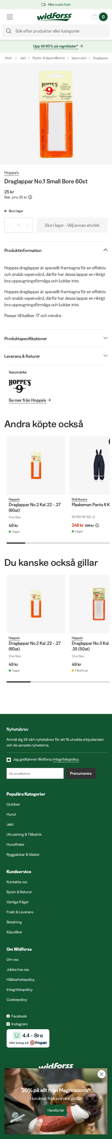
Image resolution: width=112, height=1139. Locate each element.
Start (8, 58)
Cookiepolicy (17, 999)
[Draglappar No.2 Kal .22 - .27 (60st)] (36, 465)
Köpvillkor (14, 932)
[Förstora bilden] (56, 114)
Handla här (56, 1110)
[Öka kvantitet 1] (27, 225)
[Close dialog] (101, 1074)
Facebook (19, 1016)
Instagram (19, 1024)
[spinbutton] (18, 225)
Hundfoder (15, 844)
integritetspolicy (66, 759)
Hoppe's (11, 172)
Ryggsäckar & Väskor (23, 854)
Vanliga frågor (18, 901)
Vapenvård (78, 58)
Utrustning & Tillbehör (24, 834)
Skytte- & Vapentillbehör (48, 58)
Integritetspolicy (20, 989)
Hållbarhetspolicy (21, 979)
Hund (11, 814)
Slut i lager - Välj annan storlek (72, 225)
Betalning (14, 922)
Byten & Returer (19, 891)
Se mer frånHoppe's (27, 400)
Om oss (12, 959)
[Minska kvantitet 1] (9, 225)
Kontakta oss (17, 881)
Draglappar (100, 58)
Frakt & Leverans (20, 912)
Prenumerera (81, 773)
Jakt (23, 58)
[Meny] (10, 16)
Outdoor (13, 804)
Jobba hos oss (18, 969)
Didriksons (79, 499)
